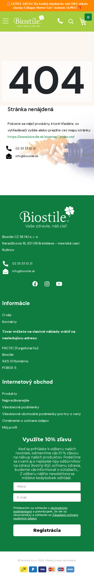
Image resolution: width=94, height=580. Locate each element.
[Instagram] (47, 283)
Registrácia (47, 530)
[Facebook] (35, 283)
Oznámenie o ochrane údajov (25, 420)
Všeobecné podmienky (20, 407)
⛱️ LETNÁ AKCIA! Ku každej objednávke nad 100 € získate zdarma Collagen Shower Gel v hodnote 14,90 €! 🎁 (47, 5)
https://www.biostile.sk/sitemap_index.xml (41, 136)
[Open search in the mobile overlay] (71, 21)
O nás (6, 315)
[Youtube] (59, 283)
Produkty (9, 393)
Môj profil (9, 427)
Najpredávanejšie (15, 400)
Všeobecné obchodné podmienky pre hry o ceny (41, 414)
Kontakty (9, 321)
